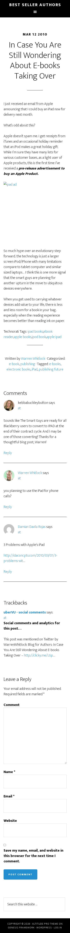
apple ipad (53, 337)
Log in (58, 927)
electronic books (19, 369)
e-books (55, 364)
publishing (27, 364)
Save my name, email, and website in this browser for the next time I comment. (33, 856)
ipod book (39, 337)
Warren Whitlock (30, 473)
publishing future (51, 369)
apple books (22, 337)
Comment (12, 705)
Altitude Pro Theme (45, 924)
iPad (35, 369)
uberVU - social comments (25, 612)
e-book (14, 364)
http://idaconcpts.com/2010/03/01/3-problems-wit (30, 558)
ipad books (35, 332)
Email (9, 796)
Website (10, 820)
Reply (8, 453)
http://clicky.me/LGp (38, 655)
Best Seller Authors (35, 4)
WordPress (44, 927)
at (19, 408)
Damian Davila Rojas (32, 527)
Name (9, 772)
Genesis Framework (21, 927)
